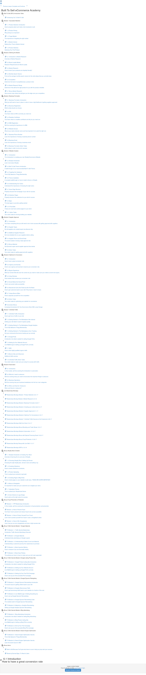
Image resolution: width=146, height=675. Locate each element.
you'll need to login (80, 668)
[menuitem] (1, 4)
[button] (1, 1)
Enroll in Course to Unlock (73, 670)
